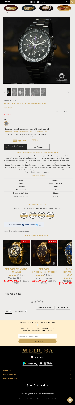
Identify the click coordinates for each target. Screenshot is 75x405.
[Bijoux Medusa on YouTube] (30, 385)
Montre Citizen (10, 100)
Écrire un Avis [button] (64, 307)
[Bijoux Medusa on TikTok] (44, 385)
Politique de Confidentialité (46, 399)
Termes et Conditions (26, 399)
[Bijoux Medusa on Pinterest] (34, 385)
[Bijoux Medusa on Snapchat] (41, 385)
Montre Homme (23, 231)
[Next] (68, 52)
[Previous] (5, 52)
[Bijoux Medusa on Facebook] (27, 385)
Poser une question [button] (46, 307)
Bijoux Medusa (32, 394)
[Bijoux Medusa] (37, 2)
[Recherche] (68, 2)
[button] (70, 400)
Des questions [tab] (19, 311)
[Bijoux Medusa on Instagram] (37, 385)
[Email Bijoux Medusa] (47, 385)
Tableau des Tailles (62, 112)
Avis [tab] (7, 311)
